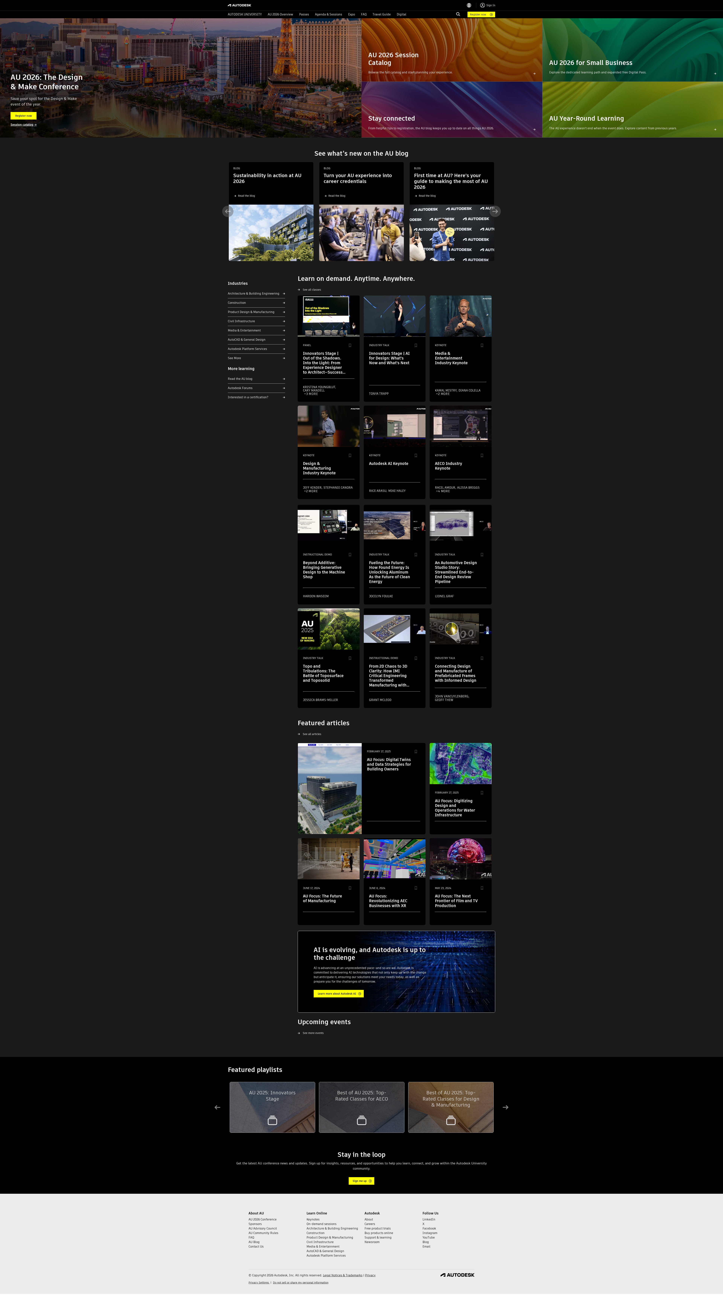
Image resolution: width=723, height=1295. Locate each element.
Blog (426, 1242)
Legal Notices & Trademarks (342, 1275)
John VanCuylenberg (452, 696)
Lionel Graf (444, 596)
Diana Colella (469, 390)
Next (495, 211)
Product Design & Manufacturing (251, 312)
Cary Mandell (314, 390)
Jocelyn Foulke (381, 596)
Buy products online (379, 1233)
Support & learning (378, 1237)
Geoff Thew (444, 700)
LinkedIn (429, 1219)
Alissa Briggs (468, 487)
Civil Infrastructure (241, 321)
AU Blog (254, 1242)
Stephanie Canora (338, 487)
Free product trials (378, 1228)
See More (234, 358)
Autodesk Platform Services (247, 349)
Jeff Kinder (312, 487)
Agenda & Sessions (328, 14)
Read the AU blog (240, 379)
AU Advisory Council (263, 1228)
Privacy (370, 1275)
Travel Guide (382, 14)
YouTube (429, 1237)
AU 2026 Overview (280, 14)
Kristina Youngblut (319, 387)
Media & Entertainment (244, 330)
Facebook (429, 1228)
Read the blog (246, 196)
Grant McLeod (380, 700)
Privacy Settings (259, 1282)
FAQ (364, 14)
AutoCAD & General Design (246, 339)
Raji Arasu (378, 490)
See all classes (312, 290)
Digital (401, 14)
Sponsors (255, 1224)
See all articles (312, 734)
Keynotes (313, 1219)
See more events (313, 1033)
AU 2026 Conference (263, 1219)
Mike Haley (397, 490)
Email (426, 1246)
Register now (478, 14)
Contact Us (256, 1246)
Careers (370, 1224)
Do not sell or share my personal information (300, 1282)
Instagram (430, 1233)
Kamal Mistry (446, 390)
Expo (351, 14)
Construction (237, 303)
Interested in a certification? (248, 397)
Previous (227, 211)
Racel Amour (445, 487)
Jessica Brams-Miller (320, 700)
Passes (304, 14)
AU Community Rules (263, 1233)
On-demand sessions (321, 1224)
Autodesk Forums (240, 388)
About (369, 1219)
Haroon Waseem (316, 596)
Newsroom (372, 1242)
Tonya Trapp (379, 393)
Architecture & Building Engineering (253, 293)
